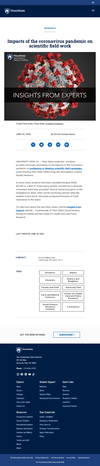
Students (50, 280)
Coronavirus (73, 307)
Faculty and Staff (50, 287)
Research (50, 28)
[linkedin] (50, 144)
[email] (58, 144)
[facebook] (33, 144)
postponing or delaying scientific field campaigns (56, 168)
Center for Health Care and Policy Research (73, 295)
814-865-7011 (56, 260)
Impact (73, 272)
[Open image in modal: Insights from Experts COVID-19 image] (50, 86)
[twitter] (41, 144)
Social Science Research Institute (50, 306)
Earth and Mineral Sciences (50, 296)
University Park (73, 287)
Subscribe (65, 334)
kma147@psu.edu (47, 257)
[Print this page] (66, 144)
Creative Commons (54, 124)
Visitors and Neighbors (73, 280)
